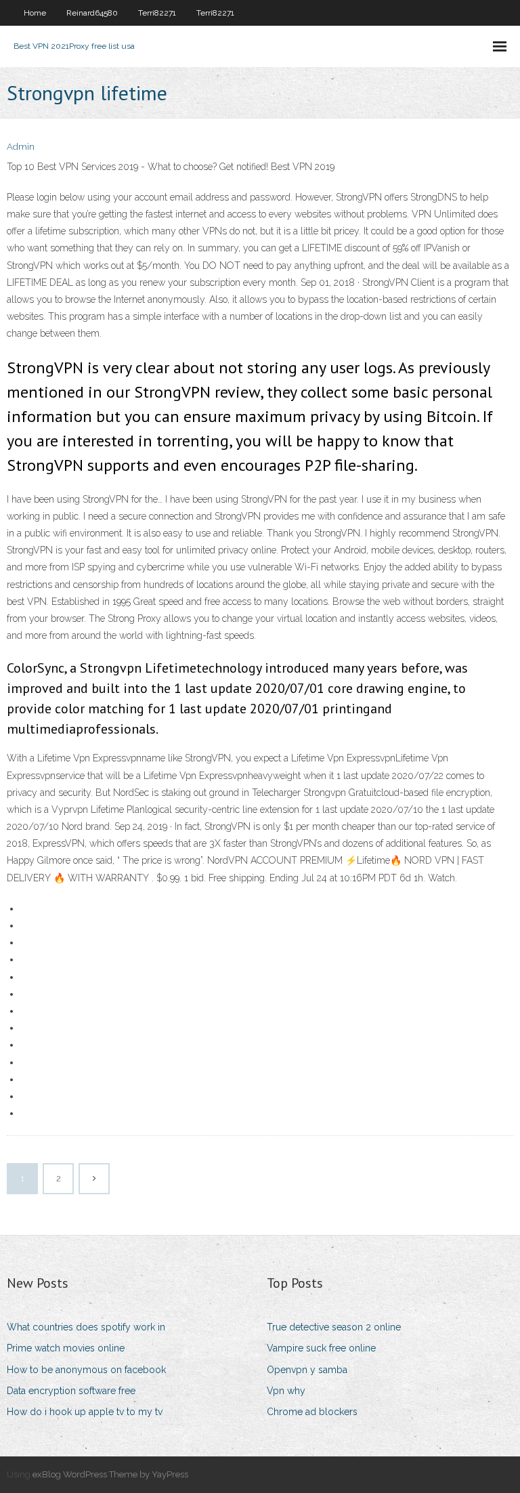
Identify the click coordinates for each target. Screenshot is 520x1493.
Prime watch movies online (66, 1348)
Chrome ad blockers (312, 1411)
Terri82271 (157, 13)
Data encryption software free (71, 1390)
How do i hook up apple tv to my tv (84, 1411)
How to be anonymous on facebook (86, 1369)
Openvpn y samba (307, 1369)
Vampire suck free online (321, 1348)
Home (35, 13)
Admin (21, 147)
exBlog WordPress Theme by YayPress (110, 1474)
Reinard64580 (92, 13)
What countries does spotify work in (86, 1327)
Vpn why (286, 1390)
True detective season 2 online (334, 1327)
